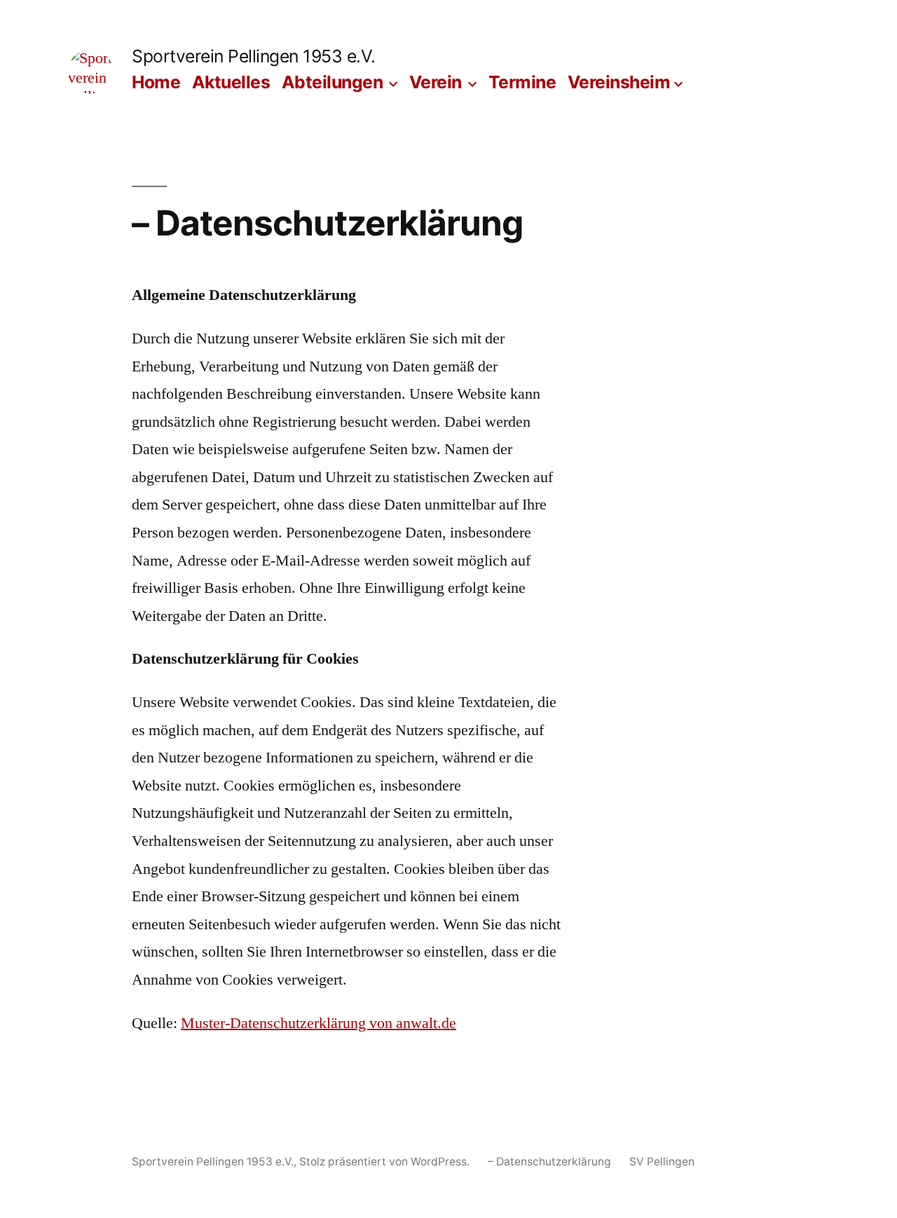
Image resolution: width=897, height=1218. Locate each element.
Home (156, 82)
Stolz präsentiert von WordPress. (385, 1161)
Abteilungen (332, 82)
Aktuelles (231, 82)
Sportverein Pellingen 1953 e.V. (254, 56)
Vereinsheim (619, 82)
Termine (522, 82)
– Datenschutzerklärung (549, 1161)
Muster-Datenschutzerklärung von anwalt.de (318, 1023)
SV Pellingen (661, 1161)
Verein (435, 82)
